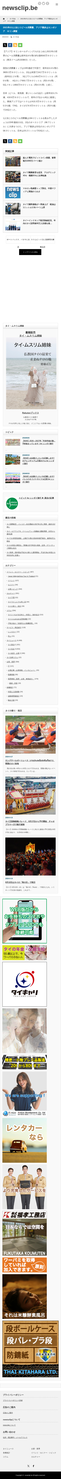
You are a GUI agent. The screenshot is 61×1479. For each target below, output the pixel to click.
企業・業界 (11, 662)
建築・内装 (13, 683)
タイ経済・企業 (13, 653)
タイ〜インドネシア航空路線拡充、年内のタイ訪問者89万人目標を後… (39, 222)
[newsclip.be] (20, 7)
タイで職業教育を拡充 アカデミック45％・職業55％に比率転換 (39, 174)
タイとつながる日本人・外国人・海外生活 (23, 615)
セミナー (11, 585)
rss (39, 3)
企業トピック (13, 589)
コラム (9, 610)
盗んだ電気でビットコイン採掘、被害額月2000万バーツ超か (39, 159)
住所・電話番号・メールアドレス (15, 1437)
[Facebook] (33, 1465)
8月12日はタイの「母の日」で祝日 (20, 882)
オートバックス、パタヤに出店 (18, 241)
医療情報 (11, 674)
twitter (43, 3)
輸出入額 (11, 700)
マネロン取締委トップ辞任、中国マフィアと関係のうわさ (39, 190)
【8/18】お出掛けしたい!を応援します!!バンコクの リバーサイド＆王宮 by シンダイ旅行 (38, 479)
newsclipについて (9, 1425)
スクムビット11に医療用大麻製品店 (42, 241)
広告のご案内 (8, 1413)
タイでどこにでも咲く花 (17, 602)
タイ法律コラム (12, 657)
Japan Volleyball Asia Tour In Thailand (21, 576)
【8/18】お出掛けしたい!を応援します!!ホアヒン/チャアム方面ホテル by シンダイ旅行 (38, 461)
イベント (11, 580)
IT (8, 666)
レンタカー (12, 632)
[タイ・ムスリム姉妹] (31, 408)
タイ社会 (16, 37)
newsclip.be (29, 1475)
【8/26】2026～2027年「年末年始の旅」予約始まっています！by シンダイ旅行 (39, 442)
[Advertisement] (30, 289)
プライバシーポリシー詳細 (13, 1400)
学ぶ (9, 636)
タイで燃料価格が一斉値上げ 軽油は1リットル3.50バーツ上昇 (39, 206)
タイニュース (11, 640)
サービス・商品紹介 (14, 627)
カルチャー (11, 593)
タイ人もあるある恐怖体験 (18, 619)
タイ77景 (11, 597)
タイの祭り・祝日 (14, 606)
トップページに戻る (30, 252)
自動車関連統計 (13, 696)
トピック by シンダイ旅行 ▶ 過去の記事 (36, 498)
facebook (47, 3)
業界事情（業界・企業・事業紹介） (21, 679)
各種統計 (10, 687)
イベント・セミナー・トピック (18, 572)
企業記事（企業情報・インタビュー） (22, 670)
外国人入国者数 (13, 692)
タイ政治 (11, 644)
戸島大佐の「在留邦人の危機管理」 (21, 623)
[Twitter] (28, 1465)
